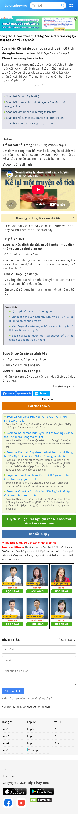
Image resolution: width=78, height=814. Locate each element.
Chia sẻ (10, 393)
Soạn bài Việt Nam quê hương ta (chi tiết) (31, 112)
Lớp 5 (55, 736)
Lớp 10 (6, 729)
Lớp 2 (55, 743)
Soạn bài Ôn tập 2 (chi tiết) (22, 96)
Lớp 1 (5, 750)
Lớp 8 (55, 729)
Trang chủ (8, 722)
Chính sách (10, 776)
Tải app (34, 750)
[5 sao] (75, 399)
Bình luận (25, 393)
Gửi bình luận (13, 691)
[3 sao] (67, 399)
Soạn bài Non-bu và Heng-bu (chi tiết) (29, 123)
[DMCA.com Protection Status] (41, 803)
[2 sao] (62, 399)
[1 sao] (58, 399)
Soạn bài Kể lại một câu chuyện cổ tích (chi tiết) (34, 117)
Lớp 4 (5, 743)
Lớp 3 (30, 743)
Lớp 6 (30, 736)
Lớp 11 (56, 722)
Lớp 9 (30, 729)
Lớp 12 (31, 722)
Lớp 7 (5, 736)
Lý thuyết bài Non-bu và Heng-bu (31, 311)
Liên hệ (7, 769)
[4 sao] (71, 399)
